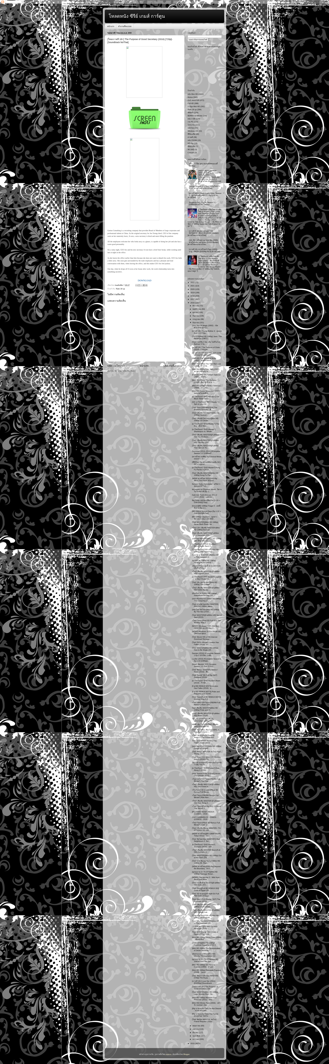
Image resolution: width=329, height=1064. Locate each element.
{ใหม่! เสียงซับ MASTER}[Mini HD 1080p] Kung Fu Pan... (205, 474)
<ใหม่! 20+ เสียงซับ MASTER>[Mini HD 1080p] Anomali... (206, 529)
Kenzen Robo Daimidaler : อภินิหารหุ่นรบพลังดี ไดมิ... (206, 485)
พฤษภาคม (197, 1026)
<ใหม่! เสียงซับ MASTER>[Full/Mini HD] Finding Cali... (206, 911)
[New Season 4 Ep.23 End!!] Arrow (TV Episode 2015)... (206, 775)
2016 (192, 303)
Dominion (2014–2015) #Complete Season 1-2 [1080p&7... (206, 452)
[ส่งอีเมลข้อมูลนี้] (136, 285)
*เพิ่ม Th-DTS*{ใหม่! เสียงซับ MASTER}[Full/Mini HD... (203, 720)
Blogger (186, 1054)
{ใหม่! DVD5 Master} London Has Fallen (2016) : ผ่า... (205, 643)
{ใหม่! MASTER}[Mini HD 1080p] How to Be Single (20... (205, 649)
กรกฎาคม (196, 319)
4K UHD (191, 150)
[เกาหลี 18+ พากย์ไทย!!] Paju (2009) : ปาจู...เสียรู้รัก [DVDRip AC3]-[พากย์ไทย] (204, 250)
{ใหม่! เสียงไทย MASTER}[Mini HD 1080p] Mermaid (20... (205, 922)
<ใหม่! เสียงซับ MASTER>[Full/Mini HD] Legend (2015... (206, 572)
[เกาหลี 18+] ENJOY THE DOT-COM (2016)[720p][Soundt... (206, 354)
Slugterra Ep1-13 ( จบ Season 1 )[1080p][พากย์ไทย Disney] (202, 203)
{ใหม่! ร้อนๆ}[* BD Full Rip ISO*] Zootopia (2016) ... (204, 676)
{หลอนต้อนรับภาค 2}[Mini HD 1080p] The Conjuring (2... (206, 600)
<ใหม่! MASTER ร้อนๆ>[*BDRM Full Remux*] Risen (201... (206, 704)
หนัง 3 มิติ (191, 119)
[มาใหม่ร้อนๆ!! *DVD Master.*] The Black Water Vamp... (205, 398)
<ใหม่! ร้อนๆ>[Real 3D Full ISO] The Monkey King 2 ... (206, 622)
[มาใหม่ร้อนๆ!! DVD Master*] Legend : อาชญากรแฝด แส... (206, 578)
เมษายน (196, 1029)
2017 (192, 299)
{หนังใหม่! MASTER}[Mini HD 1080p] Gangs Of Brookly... (206, 747)
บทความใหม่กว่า (116, 365)
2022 (192, 282)
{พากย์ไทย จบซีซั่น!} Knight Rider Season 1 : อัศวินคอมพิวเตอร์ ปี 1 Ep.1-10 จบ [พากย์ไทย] (204, 195)
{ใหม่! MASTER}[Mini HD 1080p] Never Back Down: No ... (205, 523)
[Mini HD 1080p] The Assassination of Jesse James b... (206, 949)
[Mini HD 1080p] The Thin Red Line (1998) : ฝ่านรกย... (206, 365)
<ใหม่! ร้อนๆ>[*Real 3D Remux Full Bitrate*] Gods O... (206, 824)
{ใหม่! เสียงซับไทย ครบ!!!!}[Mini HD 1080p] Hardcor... (205, 414)
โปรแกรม (191, 125)
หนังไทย (191, 128)
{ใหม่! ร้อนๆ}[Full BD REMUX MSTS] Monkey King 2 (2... (206, 698)
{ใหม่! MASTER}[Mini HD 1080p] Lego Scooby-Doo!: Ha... (205, 993)
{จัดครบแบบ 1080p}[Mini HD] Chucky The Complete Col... (204, 955)
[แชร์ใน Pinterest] (146, 285)
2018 (192, 296)
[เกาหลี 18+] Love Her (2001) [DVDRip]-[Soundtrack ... (203, 982)
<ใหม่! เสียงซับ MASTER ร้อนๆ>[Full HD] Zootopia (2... (206, 851)
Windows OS (193, 131)
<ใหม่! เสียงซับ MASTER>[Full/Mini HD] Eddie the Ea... (206, 589)
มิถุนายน (196, 323)
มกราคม (196, 1039)
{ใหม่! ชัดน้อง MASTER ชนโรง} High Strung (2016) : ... (206, 753)
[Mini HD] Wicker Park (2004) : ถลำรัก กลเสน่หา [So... (206, 1004)
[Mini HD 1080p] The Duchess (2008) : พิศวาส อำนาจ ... (204, 381)
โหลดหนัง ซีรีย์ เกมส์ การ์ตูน (137, 16)
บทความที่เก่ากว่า (172, 365)
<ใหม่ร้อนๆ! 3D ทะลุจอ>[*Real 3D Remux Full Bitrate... (205, 791)
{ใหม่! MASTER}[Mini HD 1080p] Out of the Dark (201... (207, 857)
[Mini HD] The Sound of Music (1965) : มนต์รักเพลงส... (204, 359)
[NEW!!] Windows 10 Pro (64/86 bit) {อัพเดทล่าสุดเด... (206, 633)
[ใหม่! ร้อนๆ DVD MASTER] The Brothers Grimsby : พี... (204, 409)
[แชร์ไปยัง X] (141, 285)
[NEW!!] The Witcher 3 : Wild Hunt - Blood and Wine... (206, 878)
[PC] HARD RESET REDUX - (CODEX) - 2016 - (203, 813)
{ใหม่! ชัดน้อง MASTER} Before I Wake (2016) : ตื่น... (205, 671)
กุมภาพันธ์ (197, 1036)
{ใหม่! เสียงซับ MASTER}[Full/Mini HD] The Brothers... (205, 436)
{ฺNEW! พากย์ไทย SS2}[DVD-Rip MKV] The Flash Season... (204, 480)
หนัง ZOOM (192, 140)
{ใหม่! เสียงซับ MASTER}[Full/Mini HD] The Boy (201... (205, 441)
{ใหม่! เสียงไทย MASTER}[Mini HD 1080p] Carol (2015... (205, 906)
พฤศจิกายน (197, 309)
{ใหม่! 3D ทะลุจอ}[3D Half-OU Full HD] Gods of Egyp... (205, 895)
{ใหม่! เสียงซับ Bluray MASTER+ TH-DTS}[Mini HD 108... (206, 829)
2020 (192, 289)
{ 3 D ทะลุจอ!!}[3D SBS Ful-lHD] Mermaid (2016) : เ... (204, 928)
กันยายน (196, 316)
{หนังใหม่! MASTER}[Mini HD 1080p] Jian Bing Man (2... (206, 540)
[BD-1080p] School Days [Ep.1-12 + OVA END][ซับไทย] (206, 512)
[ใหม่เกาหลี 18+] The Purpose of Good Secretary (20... (205, 988)
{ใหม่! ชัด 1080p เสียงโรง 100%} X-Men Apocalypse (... (206, 731)
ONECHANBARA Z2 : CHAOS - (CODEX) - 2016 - (204, 818)
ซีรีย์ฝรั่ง (191, 113)
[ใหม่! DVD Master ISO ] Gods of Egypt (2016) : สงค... (205, 933)
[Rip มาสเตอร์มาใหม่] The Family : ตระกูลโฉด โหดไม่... (205, 1015)
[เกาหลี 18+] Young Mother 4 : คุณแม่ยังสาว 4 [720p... (207, 332)
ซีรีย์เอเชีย (191, 134)
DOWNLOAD (144, 280)
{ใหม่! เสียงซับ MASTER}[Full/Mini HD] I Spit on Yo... (205, 447)
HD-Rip (191, 143)
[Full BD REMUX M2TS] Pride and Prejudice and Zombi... (206, 693)
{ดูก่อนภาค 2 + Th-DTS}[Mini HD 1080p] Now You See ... (205, 960)
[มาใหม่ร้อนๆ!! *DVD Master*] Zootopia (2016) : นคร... (203, 846)
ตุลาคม (196, 312)
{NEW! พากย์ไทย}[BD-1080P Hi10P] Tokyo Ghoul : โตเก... (206, 835)
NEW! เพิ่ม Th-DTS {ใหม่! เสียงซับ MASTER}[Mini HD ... (205, 725)
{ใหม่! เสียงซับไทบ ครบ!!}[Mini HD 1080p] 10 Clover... (205, 420)
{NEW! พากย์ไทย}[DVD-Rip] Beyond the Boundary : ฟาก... (206, 868)
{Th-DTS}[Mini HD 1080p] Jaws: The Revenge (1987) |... (207, 337)
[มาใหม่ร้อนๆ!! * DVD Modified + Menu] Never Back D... (204, 545)
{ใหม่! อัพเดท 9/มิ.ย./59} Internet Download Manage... (204, 638)
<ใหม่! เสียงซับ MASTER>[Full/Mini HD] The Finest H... (206, 785)
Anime (190, 97)
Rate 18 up (120, 289)
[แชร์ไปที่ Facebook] (144, 285)
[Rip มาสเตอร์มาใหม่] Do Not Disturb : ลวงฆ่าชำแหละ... (206, 1010)
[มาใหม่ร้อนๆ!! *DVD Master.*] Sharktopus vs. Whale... (204, 430)
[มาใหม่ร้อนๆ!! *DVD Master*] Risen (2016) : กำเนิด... (206, 682)
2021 (192, 286)
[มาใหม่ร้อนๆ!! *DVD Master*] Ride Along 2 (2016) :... (205, 769)
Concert (191, 153)
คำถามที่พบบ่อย (124, 26)
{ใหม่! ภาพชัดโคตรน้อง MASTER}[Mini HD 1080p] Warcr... (205, 605)
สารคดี (190, 137)
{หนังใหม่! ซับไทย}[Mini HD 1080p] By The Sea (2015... (205, 611)
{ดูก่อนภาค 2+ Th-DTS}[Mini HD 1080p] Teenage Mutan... (204, 873)
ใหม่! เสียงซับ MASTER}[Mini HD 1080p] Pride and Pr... (205, 709)
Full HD (191, 103)
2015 (192, 1043)
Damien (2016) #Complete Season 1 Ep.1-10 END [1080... (206, 654)
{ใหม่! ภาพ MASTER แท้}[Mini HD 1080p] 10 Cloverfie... (205, 917)
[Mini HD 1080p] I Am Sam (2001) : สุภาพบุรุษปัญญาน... (206, 370)
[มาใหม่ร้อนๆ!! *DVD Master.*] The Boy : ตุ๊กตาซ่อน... (205, 425)
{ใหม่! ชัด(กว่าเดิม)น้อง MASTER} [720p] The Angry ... (205, 977)
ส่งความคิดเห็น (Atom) (127, 371)
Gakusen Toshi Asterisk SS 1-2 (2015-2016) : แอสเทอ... (204, 496)
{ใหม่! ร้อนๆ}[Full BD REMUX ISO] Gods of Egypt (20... (205, 889)
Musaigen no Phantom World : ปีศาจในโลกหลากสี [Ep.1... (207, 490)
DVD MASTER (193, 100)
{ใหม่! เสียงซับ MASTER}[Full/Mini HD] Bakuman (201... (205, 534)
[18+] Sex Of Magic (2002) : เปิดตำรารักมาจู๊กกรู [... (205, 327)
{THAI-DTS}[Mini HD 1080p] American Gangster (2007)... (204, 944)
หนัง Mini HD (193, 94)
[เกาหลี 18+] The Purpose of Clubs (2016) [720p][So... (206, 348)
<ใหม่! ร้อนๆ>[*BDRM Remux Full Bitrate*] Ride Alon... (205, 796)
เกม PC (190, 122)
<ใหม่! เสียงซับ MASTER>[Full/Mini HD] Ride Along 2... (206, 802)
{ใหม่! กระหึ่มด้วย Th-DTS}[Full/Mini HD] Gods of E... (206, 884)
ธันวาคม (196, 306)
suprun (168, 1054)
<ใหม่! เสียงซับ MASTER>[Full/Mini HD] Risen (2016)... (206, 715)
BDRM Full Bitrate (195, 116)
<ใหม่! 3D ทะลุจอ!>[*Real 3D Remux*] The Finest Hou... (204, 736)
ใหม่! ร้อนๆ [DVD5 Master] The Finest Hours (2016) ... (204, 742)
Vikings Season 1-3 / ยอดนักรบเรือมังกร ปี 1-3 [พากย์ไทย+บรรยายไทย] (204, 187)
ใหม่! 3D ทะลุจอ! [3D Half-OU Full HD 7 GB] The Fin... (207, 764)
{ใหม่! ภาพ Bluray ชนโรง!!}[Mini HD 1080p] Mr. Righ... (206, 862)
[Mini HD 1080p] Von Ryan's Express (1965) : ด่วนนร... (203, 966)
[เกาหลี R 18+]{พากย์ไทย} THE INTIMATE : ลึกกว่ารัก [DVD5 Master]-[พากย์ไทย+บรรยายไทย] (203, 233)
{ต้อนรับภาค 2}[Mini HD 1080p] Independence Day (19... (204, 594)
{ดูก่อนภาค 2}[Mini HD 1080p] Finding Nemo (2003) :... (204, 562)
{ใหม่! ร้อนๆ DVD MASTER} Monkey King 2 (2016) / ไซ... (206, 758)
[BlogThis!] (139, 285)
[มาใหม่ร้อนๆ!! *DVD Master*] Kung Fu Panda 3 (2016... (206, 469)
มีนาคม (196, 1033)
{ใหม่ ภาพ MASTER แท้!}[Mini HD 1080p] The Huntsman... (205, 551)
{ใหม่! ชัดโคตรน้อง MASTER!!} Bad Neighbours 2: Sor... (206, 840)
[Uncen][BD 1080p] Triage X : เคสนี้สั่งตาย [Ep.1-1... (206, 507)
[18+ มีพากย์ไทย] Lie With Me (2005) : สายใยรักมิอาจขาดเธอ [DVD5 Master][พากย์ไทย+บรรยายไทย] (203, 242)
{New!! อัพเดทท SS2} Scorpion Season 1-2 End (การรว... (204, 665)
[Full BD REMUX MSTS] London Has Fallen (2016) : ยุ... (205, 687)
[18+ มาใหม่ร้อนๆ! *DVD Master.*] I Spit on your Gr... (206, 403)
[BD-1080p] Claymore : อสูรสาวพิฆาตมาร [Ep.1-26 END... (204, 518)
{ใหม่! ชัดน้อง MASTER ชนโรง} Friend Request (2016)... (204, 1020)
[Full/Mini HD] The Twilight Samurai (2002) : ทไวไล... (206, 376)
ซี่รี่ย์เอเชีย (191, 146)
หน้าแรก (110, 26)
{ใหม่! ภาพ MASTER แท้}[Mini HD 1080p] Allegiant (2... (205, 556)
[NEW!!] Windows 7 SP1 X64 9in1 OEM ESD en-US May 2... (205, 627)
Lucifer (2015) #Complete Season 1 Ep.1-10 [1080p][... (206, 660)
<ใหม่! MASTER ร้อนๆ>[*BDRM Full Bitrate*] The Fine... (206, 780)
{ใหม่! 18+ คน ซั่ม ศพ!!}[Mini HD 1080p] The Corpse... (204, 583)
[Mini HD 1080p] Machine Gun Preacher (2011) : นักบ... (204, 999)
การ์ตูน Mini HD (194, 106)
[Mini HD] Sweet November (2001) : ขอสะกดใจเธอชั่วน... (206, 392)
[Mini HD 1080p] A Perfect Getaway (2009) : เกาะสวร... (206, 387)
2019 (192, 293)
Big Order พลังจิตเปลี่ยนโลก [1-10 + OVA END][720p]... (206, 501)
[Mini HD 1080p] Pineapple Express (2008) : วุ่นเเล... (206, 971)
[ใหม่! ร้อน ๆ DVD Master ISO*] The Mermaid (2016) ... (206, 900)
